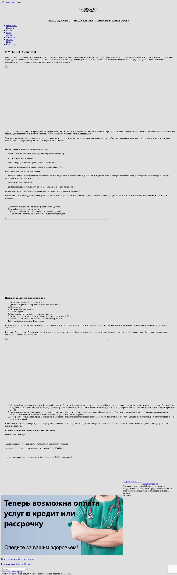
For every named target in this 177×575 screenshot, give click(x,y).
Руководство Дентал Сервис (16, 564)
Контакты (10, 44)
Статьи (9, 30)
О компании (11, 25)
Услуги (9, 35)
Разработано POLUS (132, 481)
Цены (8, 42)
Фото (8, 32)
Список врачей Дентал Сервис (18, 559)
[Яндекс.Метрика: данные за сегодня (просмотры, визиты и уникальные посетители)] (149, 484)
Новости (10, 28)
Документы (11, 37)
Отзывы (9, 39)
